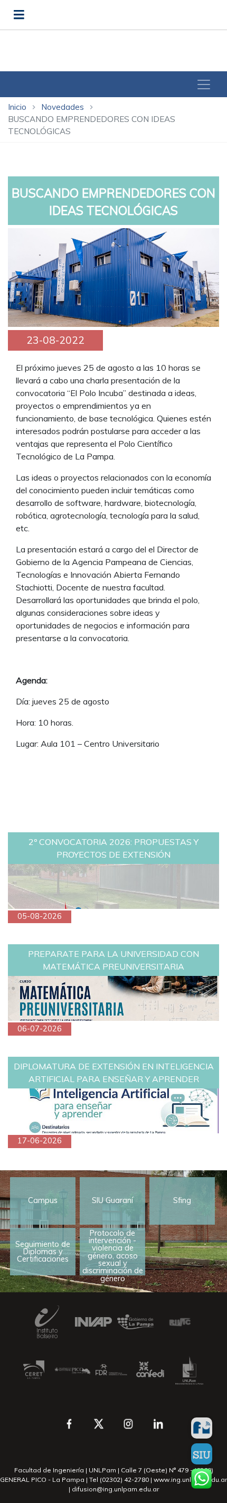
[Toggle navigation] (204, 84)
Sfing (182, 1200)
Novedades (62, 107)
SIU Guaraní (112, 1200)
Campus (43, 1200)
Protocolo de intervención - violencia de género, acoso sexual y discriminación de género (112, 1251)
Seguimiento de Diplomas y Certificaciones (42, 1251)
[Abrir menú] (19, 14)
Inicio (17, 107)
